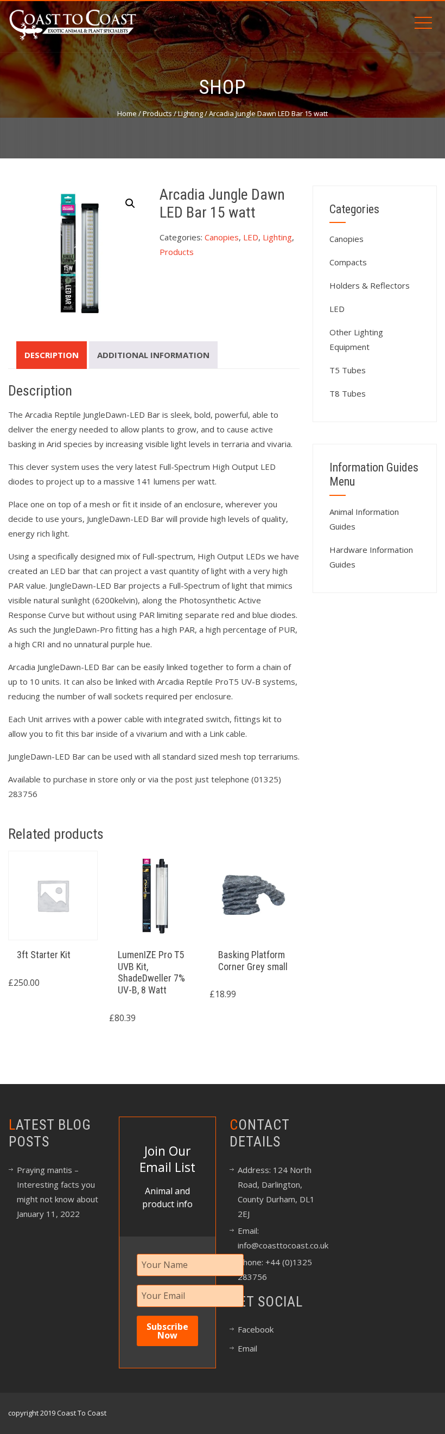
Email (247, 1348)
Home (127, 113)
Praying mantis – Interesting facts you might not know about (57, 1184)
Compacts (348, 262)
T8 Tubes (347, 393)
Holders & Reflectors (369, 285)
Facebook (256, 1329)
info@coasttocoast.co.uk (283, 1245)
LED (250, 237)
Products (157, 113)
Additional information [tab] (153, 354)
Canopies (222, 237)
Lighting (190, 113)
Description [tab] (51, 354)
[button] (130, 203)
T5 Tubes (347, 370)
